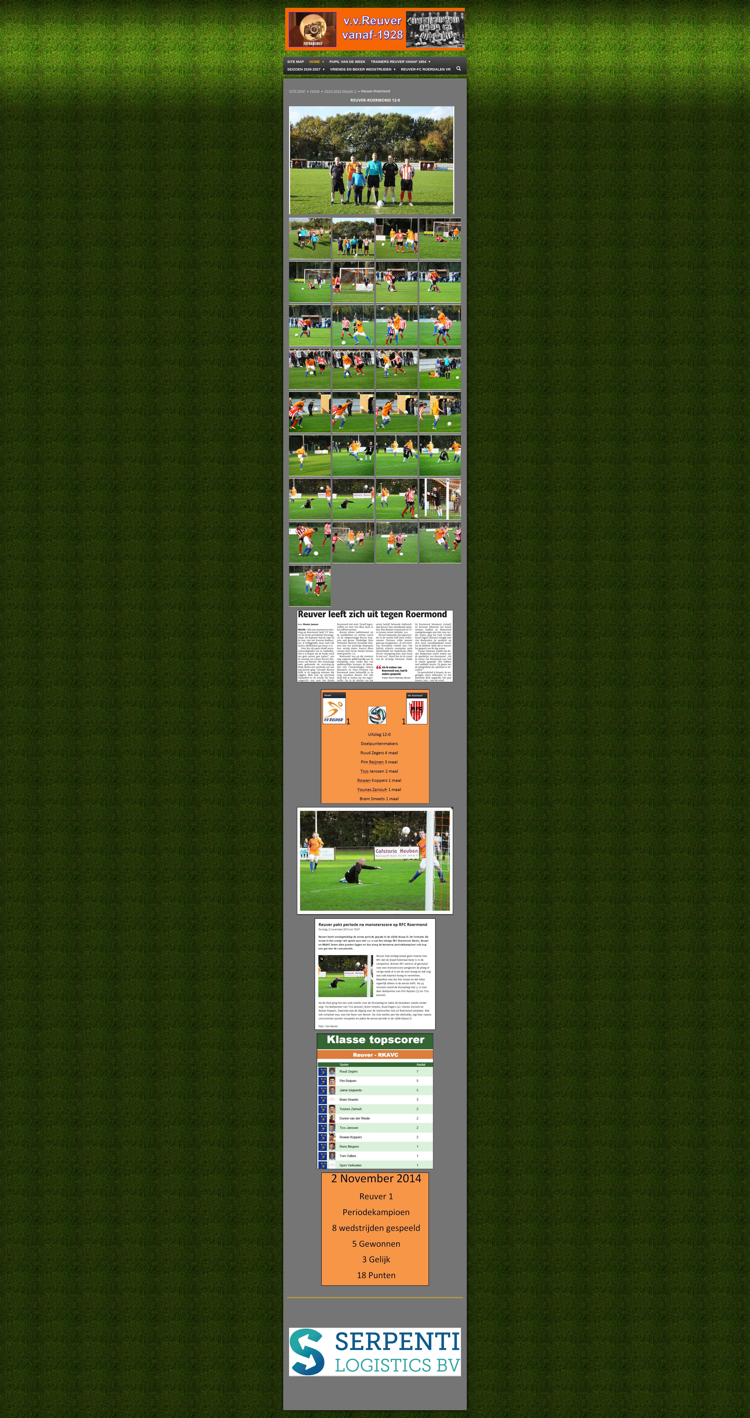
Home (315, 91)
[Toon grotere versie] (375, 646)
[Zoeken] (458, 69)
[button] (451, 110)
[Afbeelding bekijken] (310, 238)
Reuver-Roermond (375, 91)
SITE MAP (297, 91)
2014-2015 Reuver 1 (340, 91)
